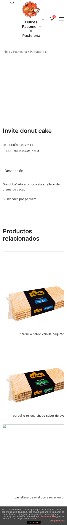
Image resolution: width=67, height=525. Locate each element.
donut (35, 150)
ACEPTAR (33, 522)
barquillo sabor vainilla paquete (42, 334)
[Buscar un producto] (12, 2)
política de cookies (46, 516)
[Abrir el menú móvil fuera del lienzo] (61, 19)
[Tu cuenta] (43, 18)
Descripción (14, 171)
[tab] (33, 170)
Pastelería (20, 52)
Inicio (6, 52)
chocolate (24, 150)
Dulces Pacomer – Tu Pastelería (31, 29)
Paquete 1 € (38, 52)
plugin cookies (57, 520)
